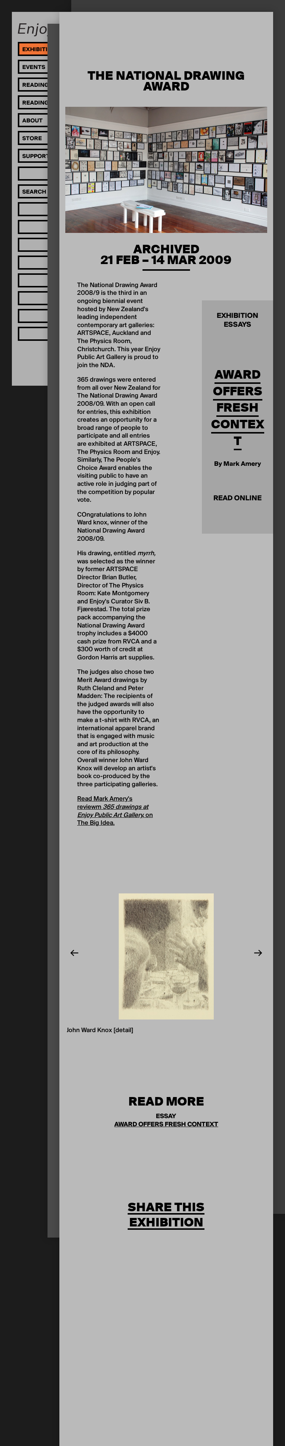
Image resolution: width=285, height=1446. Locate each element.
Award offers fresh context (237, 408)
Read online (237, 498)
